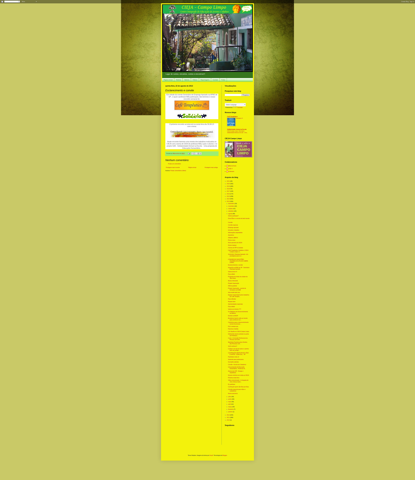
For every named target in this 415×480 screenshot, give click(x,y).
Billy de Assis (232, 166)
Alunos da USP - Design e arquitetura (235, 371)
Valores (186, 80)
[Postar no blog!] (194, 153)
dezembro (231, 203)
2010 (228, 420)
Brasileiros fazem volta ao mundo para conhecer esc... (238, 319)
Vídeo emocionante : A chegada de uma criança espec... (238, 380)
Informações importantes (235, 232)
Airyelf (211, 455)
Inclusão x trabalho (233, 230)
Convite (230, 222)
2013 (228, 201)
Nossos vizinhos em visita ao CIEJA (238, 375)
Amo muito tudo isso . (234, 292)
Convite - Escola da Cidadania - (237, 364)
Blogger (224, 455)
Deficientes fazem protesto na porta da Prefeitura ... (238, 334)
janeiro (230, 412)
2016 (228, 194)
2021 (228, 181)
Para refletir (231, 274)
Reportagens (205, 80)
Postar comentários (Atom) (178, 170)
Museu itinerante (233, 281)
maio (229, 401)
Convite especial (233, 225)
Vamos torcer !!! (232, 271)
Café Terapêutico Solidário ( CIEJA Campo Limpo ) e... (238, 251)
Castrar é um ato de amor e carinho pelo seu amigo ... (238, 349)
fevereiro (231, 409)
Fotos (223, 80)
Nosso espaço (232, 245)
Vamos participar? (233, 216)
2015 (228, 196)
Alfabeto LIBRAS (233, 237)
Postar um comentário (174, 164)
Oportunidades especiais (235, 304)
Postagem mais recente (173, 167)
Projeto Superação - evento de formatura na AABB (237, 289)
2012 (228, 415)
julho (229, 396)
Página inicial (168, 80)
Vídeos (195, 80)
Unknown (231, 171)
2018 (228, 189)
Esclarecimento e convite (235, 265)
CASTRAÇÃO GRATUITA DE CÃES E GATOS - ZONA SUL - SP (238, 353)
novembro (231, 206)
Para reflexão (232, 299)
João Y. (231, 168)
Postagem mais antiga (211, 167)
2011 (228, 417)
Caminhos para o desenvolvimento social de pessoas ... (238, 323)
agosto (230, 213)
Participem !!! (239, 118)
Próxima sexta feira (233, 377)
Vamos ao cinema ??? (234, 309)
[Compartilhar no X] (196, 153)
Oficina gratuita (232, 286)
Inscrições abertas (233, 362)
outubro (230, 208)
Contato (215, 80)
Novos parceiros (233, 393)
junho (230, 399)
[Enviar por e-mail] (192, 153)
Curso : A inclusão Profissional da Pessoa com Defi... (238, 338)
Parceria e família (233, 329)
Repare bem (231, 301)
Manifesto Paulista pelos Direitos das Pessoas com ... (237, 342)
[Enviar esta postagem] (188, 153)
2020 (228, 183)
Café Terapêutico (232, 116)
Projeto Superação (233, 283)
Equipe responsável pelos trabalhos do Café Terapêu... (238, 295)
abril (229, 404)
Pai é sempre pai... (233, 326)
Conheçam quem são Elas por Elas (238, 387)
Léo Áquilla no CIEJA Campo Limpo (238, 331)
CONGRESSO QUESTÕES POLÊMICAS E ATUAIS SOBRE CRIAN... (238, 261)
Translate (240, 107)
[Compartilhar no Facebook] (198, 153)
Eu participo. (231, 384)
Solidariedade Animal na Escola (237, 129)
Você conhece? (232, 346)
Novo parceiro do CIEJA (235, 242)
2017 (228, 191)
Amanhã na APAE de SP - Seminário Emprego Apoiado (238, 268)
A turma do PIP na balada (235, 247)
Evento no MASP (233, 316)
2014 (228, 199)
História (178, 80)
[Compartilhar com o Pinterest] (200, 153)
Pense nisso (231, 240)
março (230, 407)
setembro (231, 211)
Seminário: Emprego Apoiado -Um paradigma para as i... (238, 255)
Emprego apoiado (233, 227)
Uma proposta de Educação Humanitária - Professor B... (237, 367)
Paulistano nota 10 (233, 357)
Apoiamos (231, 235)
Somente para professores (236, 359)
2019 (228, 186)
